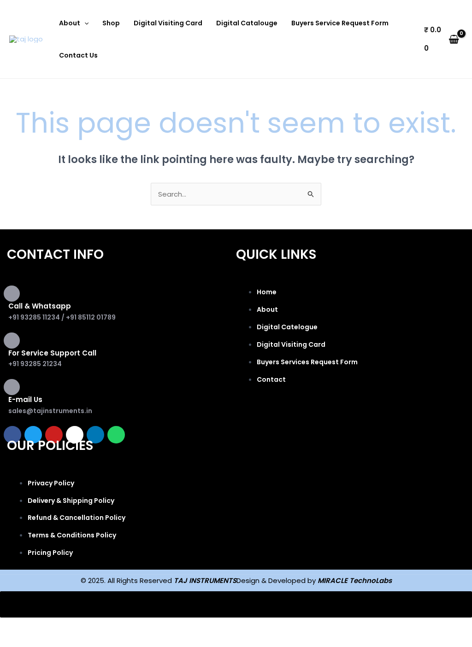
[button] (84, 23)
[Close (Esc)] (134, 626)
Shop (111, 23)
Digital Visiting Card (168, 23)
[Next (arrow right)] (57, 641)
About (69, 23)
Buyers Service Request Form (340, 23)
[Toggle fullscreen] (57, 626)
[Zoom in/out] (18, 626)
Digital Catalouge (246, 23)
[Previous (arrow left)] (18, 641)
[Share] (95, 626)
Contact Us (78, 55)
